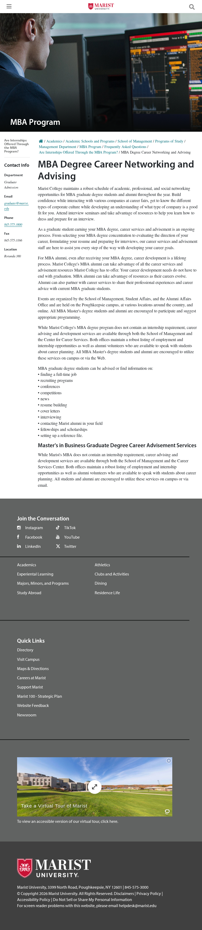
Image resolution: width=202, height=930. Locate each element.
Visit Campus (28, 659)
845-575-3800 (13, 224)
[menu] (8, 8)
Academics (54, 141)
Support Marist (30, 687)
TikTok (70, 527)
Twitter (70, 546)
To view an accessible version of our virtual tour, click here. (67, 821)
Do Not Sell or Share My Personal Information (92, 899)
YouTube (72, 537)
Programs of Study (169, 141)
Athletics (102, 564)
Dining (101, 583)
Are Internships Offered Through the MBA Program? (16, 145)
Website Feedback (33, 705)
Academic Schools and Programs (89, 141)
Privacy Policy (149, 893)
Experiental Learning (35, 574)
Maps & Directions (33, 668)
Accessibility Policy (33, 899)
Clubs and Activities (112, 574)
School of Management (135, 141)
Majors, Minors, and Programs (43, 583)
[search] (194, 6)
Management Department (57, 146)
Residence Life (107, 592)
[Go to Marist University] (101, 7)
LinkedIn (33, 546)
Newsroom (26, 714)
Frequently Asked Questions (125, 146)
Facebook (33, 537)
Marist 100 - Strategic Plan (39, 696)
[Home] (41, 141)
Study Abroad (29, 592)
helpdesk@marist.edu (137, 905)
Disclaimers (124, 893)
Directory (25, 649)
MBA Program (90, 146)
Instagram (34, 527)
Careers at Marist (31, 677)
